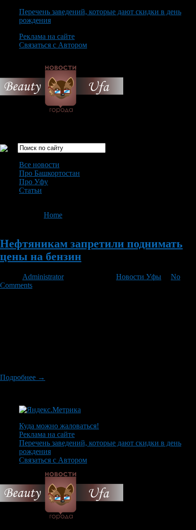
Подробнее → (22, 377)
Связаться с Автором (53, 45)
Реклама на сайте (47, 36)
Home (53, 215)
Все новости (39, 165)
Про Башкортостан (49, 173)
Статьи (30, 190)
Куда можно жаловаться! (59, 426)
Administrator (43, 277)
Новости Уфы (138, 277)
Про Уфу (33, 182)
